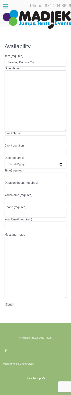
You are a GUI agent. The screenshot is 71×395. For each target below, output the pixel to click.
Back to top (34, 378)
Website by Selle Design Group (18, 364)
